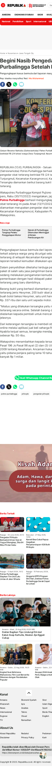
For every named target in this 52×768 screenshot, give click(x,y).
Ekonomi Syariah (24, 14)
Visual (24, 716)
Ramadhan (26, 720)
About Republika (7, 733)
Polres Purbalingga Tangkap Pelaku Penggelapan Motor (11, 232)
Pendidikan (18, 21)
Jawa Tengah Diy (26, 53)
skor (40, 14)
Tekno (24, 712)
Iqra (23, 704)
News (2, 708)
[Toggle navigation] (3, 5)
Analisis (24, 708)
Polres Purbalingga (12, 200)
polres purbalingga (9, 394)
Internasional (40, 21)
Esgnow (4, 716)
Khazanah (4, 704)
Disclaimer (5, 737)
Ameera (3, 700)
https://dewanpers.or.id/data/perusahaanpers (23, 752)
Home (2, 53)
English (45, 716)
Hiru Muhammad (36, 78)
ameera (6, 14)
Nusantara (12, 53)
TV (1, 720)
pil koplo (25, 394)
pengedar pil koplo (41, 394)
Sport (28, 21)
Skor (44, 700)
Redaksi (25, 733)
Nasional (6, 21)
